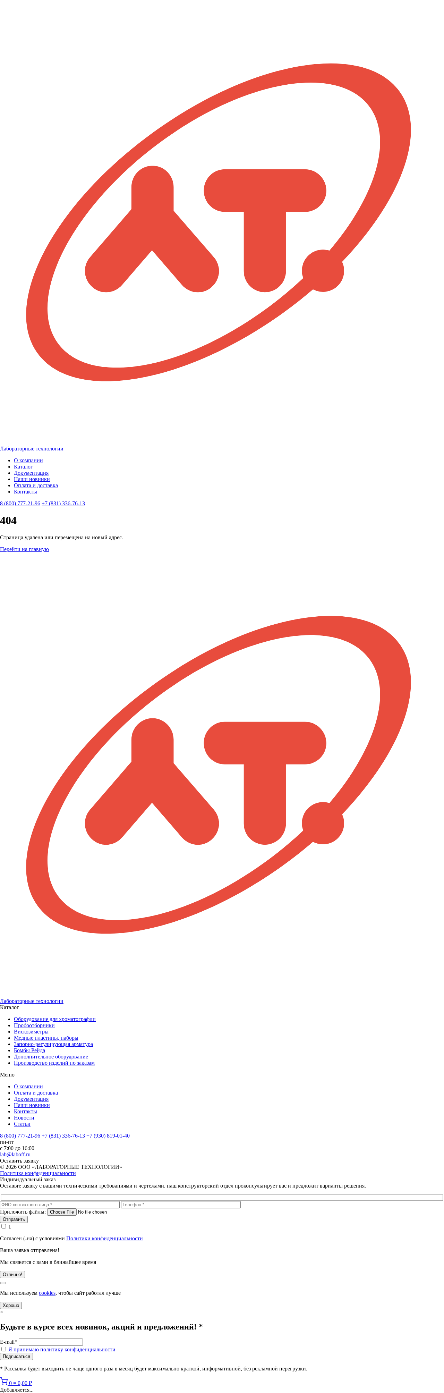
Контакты (25, 492)
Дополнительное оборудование (51, 1056)
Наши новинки (32, 479)
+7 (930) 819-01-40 (108, 1136)
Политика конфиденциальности (38, 1173)
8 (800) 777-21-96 (20, 503)
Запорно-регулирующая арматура (53, 1044)
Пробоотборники (34, 1025)
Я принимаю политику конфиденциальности (62, 1349)
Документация (31, 473)
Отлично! (12, 1274)
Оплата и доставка (36, 485)
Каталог (23, 467)
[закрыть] (3, 1283)
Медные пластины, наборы (46, 1038)
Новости (24, 1118)
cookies (47, 1293)
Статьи (22, 1124)
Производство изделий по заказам (54, 1063)
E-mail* (8, 1342)
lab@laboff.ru (15, 1154)
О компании (28, 460)
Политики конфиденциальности (104, 1238)
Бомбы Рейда (29, 1050)
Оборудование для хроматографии (55, 1019)
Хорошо (11, 1305)
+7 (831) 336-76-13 (63, 503)
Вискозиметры (31, 1032)
